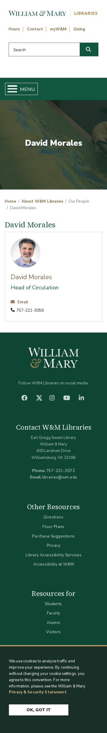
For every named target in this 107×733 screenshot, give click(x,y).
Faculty (53, 613)
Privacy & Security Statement (38, 692)
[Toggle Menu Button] (10, 89)
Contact (35, 29)
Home (10, 201)
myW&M (58, 29)
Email (22, 302)
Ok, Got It (38, 710)
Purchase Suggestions (53, 536)
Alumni (53, 622)
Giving (79, 29)
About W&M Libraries (42, 201)
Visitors (53, 632)
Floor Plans (53, 526)
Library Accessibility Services (54, 555)
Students (53, 604)
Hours (14, 29)
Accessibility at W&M (53, 564)
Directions (53, 517)
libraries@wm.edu (59, 477)
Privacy (53, 545)
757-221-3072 (60, 470)
